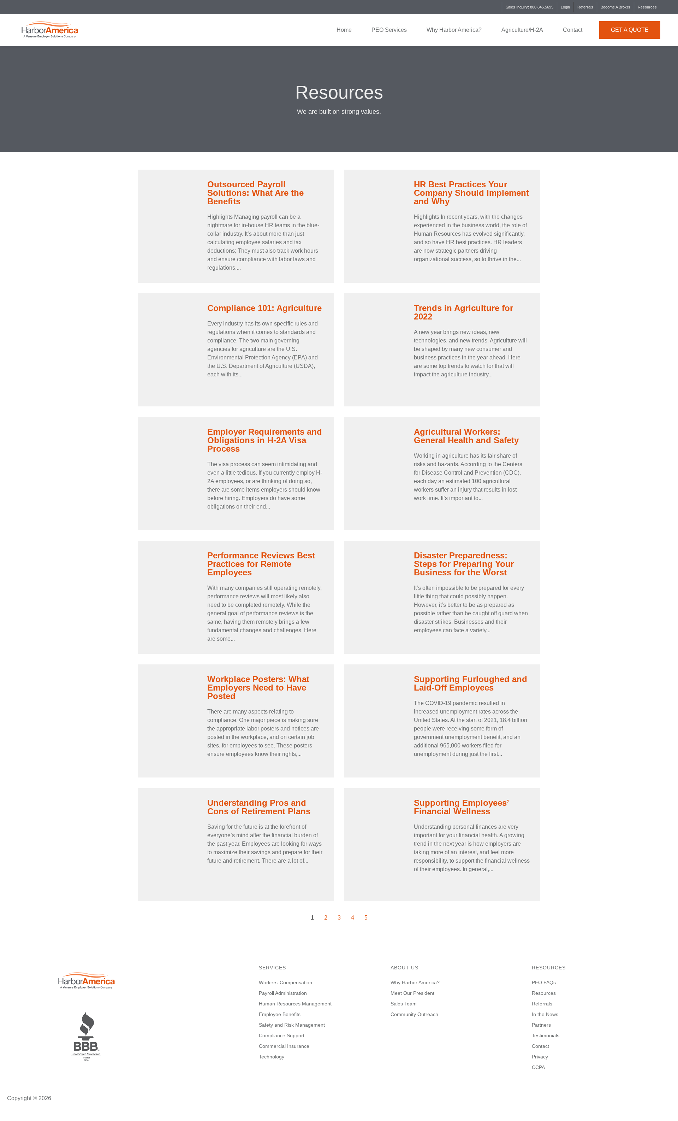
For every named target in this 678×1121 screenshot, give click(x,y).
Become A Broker (615, 7)
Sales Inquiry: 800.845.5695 (529, 7)
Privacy (540, 1057)
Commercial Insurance (284, 1046)
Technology (271, 1057)
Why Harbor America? (454, 30)
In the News (545, 1014)
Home (344, 30)
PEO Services (389, 30)
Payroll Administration (283, 993)
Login (565, 7)
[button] (67, 1078)
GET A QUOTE (630, 30)
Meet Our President (412, 993)
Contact (572, 30)
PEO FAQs (544, 982)
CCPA (538, 1067)
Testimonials (545, 1035)
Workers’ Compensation (285, 982)
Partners (541, 1025)
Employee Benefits (280, 1014)
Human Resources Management (295, 1003)
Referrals (585, 7)
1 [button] (312, 918)
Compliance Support (281, 1035)
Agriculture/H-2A (522, 30)
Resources (647, 7)
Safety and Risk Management (292, 1025)
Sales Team (404, 1003)
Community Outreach (414, 1014)
